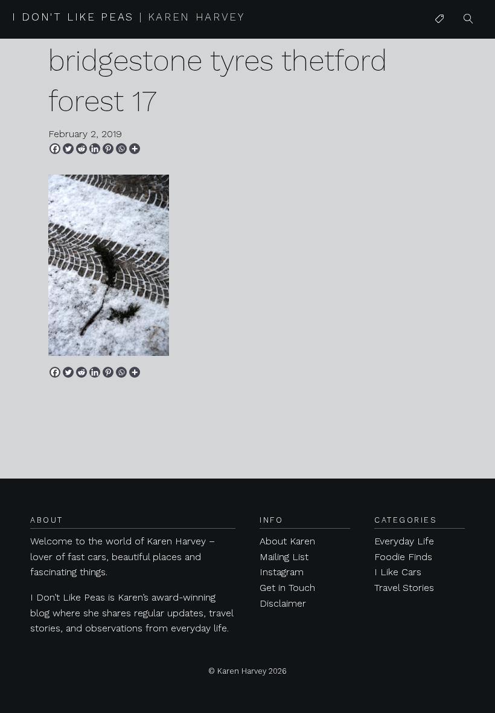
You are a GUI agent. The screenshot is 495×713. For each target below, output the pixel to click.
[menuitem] (439, 19)
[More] (134, 148)
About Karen (287, 541)
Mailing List (284, 557)
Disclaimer (283, 603)
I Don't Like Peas (128, 17)
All (440, 43)
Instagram (282, 572)
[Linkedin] (94, 148)
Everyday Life (404, 541)
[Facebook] (55, 148)
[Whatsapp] (121, 148)
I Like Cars (458, 112)
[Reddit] (81, 148)
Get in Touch (287, 587)
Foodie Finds (403, 557)
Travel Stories (404, 587)
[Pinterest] (108, 148)
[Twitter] (68, 148)
